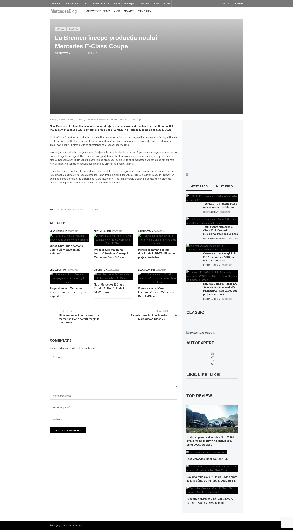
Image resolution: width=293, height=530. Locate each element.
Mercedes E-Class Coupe (86, 210)
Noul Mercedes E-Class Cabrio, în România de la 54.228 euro (109, 288)
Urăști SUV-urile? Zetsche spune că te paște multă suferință (66, 249)
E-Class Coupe (64, 210)
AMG (117, 11)
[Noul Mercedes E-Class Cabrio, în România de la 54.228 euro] (113, 276)
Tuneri (166, 3)
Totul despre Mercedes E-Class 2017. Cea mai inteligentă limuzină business (220, 230)
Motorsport (129, 3)
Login (240, 3)
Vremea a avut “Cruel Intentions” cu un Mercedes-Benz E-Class (156, 292)
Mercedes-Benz (98, 11)
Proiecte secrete (101, 3)
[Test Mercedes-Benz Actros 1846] (206, 452)
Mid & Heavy (146, 11)
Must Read (224, 186)
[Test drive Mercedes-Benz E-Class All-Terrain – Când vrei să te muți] (212, 490)
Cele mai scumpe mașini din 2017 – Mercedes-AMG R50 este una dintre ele (219, 257)
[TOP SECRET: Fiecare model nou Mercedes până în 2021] (212, 198)
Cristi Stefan (62, 53)
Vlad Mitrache (58, 231)
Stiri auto (56, 3)
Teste (86, 3)
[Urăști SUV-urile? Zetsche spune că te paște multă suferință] (69, 238)
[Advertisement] (111, 195)
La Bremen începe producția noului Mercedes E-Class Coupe (113, 120)
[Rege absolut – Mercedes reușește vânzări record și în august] (69, 278)
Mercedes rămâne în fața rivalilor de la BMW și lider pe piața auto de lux (156, 253)
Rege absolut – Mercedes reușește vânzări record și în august (68, 292)
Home (53, 120)
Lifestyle (144, 3)
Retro (117, 3)
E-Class (60, 29)
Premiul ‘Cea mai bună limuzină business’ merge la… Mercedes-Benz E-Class (113, 253)
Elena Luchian (102, 231)
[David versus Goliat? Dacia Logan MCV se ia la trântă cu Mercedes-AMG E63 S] (212, 468)
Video (156, 3)
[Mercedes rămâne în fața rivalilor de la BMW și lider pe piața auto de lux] (157, 240)
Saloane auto (72, 3)
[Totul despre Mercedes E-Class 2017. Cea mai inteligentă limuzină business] (212, 221)
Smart (129, 11)
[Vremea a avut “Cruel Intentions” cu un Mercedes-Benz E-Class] (157, 278)
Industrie (73, 29)
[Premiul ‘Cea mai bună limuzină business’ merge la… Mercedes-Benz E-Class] (113, 240)
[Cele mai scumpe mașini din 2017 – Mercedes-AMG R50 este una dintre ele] (212, 247)
